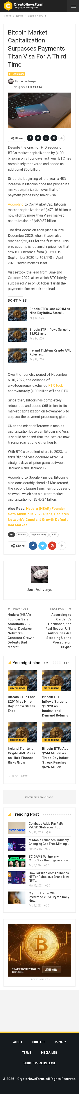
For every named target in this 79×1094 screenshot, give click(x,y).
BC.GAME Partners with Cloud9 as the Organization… (49, 858)
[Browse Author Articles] (39, 574)
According (15, 204)
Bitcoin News (16, 74)
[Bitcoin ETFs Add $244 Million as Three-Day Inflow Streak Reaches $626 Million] (56, 732)
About (18, 1042)
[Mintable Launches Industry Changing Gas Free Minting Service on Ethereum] (16, 844)
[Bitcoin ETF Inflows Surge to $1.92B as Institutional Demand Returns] (17, 335)
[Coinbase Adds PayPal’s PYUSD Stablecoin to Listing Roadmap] (16, 828)
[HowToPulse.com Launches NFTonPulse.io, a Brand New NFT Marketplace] (16, 877)
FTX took (55, 385)
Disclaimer (49, 1052)
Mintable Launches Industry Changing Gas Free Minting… (49, 842)
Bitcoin (22, 534)
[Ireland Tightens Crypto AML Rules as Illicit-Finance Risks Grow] (17, 355)
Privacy (60, 1042)
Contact (38, 1042)
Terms (26, 1052)
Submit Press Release (39, 1063)
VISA (54, 534)
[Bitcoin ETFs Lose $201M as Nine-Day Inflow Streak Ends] (17, 314)
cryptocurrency (39, 534)
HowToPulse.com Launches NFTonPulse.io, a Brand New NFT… (49, 876)
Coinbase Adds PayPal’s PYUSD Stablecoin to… (46, 825)
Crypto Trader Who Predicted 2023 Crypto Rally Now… (49, 897)
